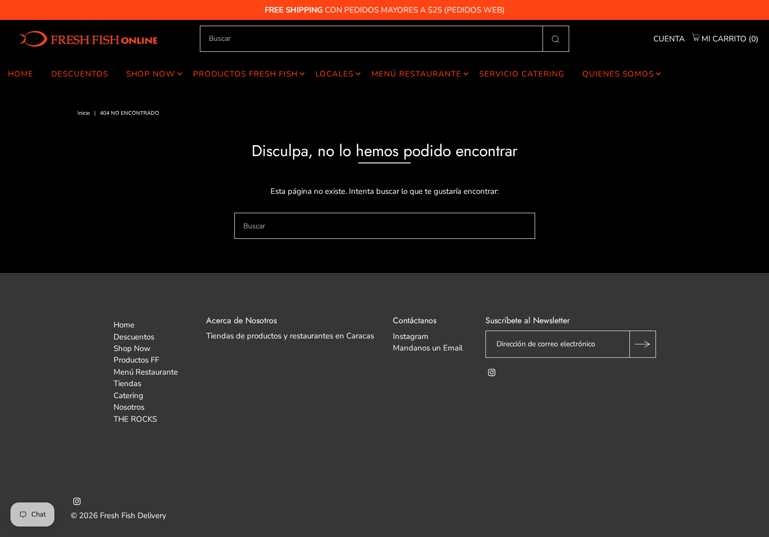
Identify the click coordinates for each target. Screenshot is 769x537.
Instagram (410, 336)
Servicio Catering (521, 74)
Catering (128, 395)
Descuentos (79, 74)
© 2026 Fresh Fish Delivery (118, 515)
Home (20, 74)
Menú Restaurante (416, 74)
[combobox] (384, 39)
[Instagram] (491, 373)
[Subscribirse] (642, 344)
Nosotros (129, 407)
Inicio (83, 113)
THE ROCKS (135, 419)
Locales (334, 74)
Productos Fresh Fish (245, 74)
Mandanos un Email (427, 348)
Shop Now (150, 74)
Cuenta (669, 39)
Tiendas (127, 383)
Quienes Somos (618, 74)
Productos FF (136, 360)
